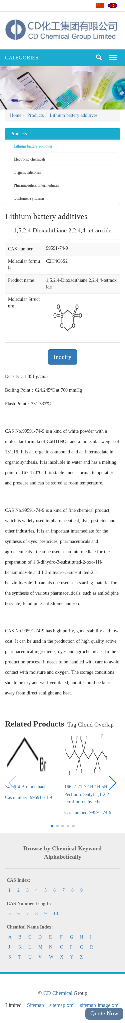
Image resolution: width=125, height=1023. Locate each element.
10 (55, 913)
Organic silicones (27, 172)
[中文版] (100, 5)
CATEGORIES (21, 57)
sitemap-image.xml (100, 1005)
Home (15, 115)
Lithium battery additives (73, 115)
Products (35, 115)
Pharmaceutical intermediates (36, 185)
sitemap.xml (62, 1005)
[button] (112, 783)
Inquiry (62, 357)
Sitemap (35, 1005)
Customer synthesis (29, 198)
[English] (112, 5)
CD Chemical (57, 993)
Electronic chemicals (30, 159)
